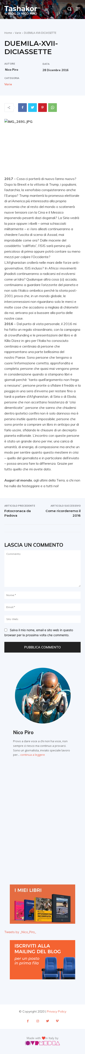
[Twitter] (32, 107)
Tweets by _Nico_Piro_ (20, 932)
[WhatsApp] (52, 107)
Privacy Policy (56, 1011)
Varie (18, 33)
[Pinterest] (42, 107)
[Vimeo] (57, 1021)
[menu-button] (78, 8)
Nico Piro (11, 69)
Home (8, 33)
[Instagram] (37, 1021)
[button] (69, 8)
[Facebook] (22, 107)
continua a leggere (32, 755)
